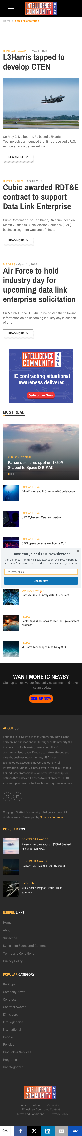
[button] (41, 553)
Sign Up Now (41, 580)
